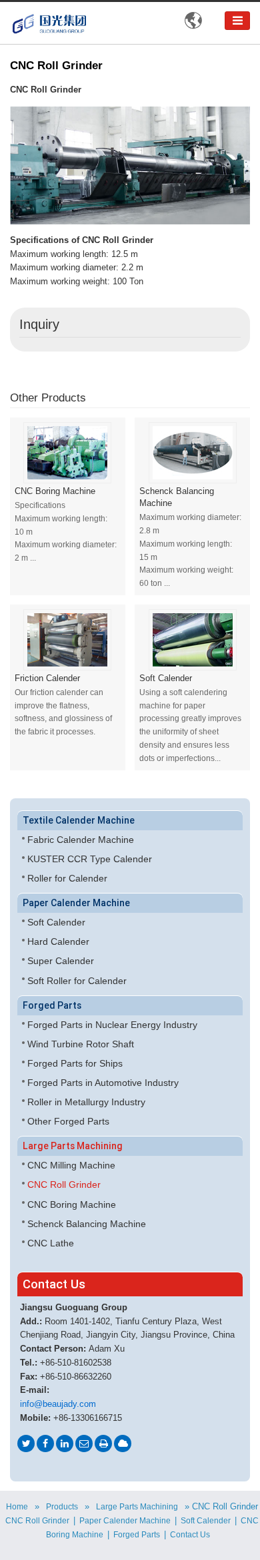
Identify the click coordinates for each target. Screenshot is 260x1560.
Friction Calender (47, 678)
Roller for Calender (67, 878)
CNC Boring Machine (55, 491)
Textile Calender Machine (79, 820)
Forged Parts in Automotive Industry (103, 1082)
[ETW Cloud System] (122, 1443)
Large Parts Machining (73, 1146)
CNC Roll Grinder (64, 1184)
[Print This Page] (103, 1443)
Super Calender (60, 960)
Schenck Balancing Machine (176, 497)
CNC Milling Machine (71, 1165)
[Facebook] (45, 1443)
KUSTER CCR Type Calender (89, 859)
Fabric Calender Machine (80, 839)
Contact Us (54, 1284)
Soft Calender (165, 678)
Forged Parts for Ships (75, 1063)
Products (62, 1506)
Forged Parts (52, 1005)
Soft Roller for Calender (77, 980)
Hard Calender (58, 941)
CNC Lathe (50, 1243)
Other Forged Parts (68, 1121)
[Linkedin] (64, 1443)
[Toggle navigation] (237, 20)
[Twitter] (26, 1443)
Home (17, 1506)
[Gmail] (84, 1443)
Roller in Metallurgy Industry (86, 1102)
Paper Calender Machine (76, 903)
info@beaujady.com (58, 1404)
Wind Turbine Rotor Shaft (80, 1044)
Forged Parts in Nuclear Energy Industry (112, 1024)
